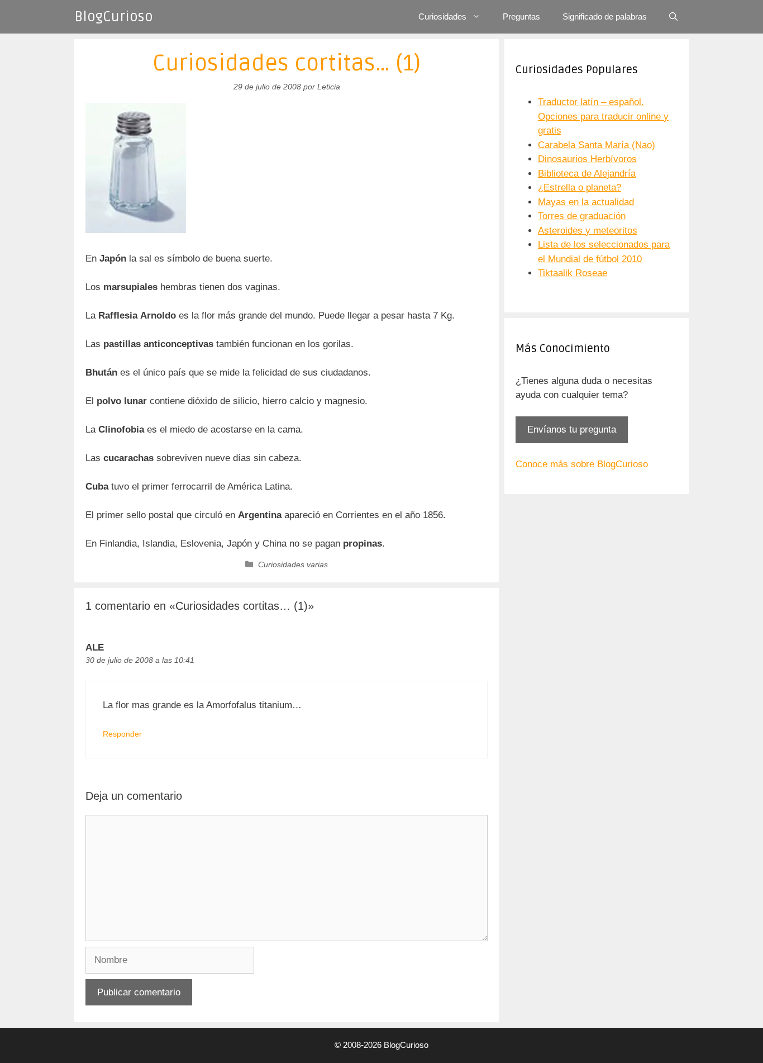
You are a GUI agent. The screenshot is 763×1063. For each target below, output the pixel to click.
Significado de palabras (604, 16)
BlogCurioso (113, 16)
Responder (122, 733)
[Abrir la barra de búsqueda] (673, 17)
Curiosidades (442, 16)
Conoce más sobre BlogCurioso (582, 464)
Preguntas (521, 16)
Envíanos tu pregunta (571, 429)
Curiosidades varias (293, 564)
